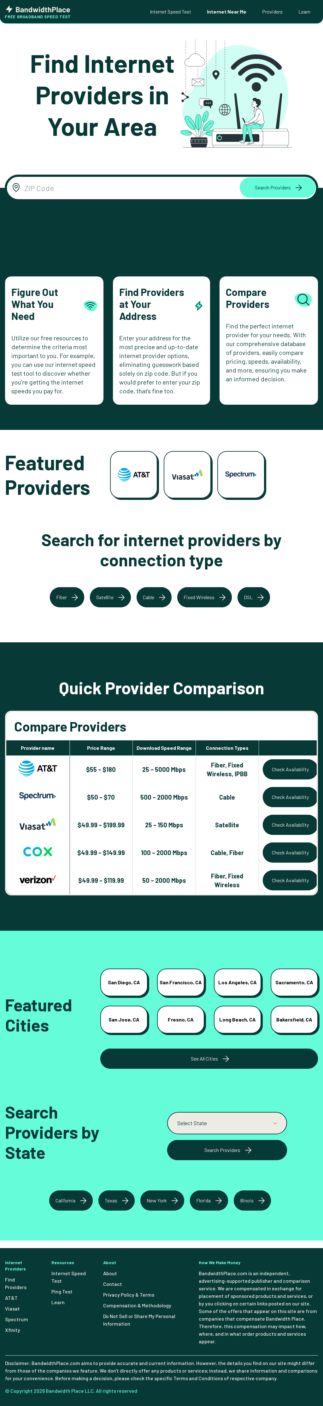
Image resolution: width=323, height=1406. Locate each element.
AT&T (11, 1298)
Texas (111, 1200)
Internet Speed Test (170, 11)
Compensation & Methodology (137, 1305)
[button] (277, 187)
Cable (148, 597)
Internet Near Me (226, 11)
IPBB (241, 774)
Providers (272, 11)
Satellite (105, 597)
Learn (304, 11)
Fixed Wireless (199, 597)
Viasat (12, 1308)
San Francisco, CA (181, 982)
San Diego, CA (124, 982)
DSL (248, 597)
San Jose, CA (124, 1019)
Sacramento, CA (294, 982)
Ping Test (62, 1291)
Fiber (61, 597)
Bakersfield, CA (294, 1019)
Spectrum (16, 1319)
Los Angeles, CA (237, 982)
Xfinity (12, 1330)
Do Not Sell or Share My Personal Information (139, 1320)
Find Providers (15, 1283)
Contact (112, 1284)
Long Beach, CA (237, 1019)
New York (157, 1200)
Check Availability (290, 769)
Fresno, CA (181, 1019)
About (110, 1273)
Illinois (247, 1200)
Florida (203, 1200)
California (65, 1200)
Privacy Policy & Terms (128, 1295)
